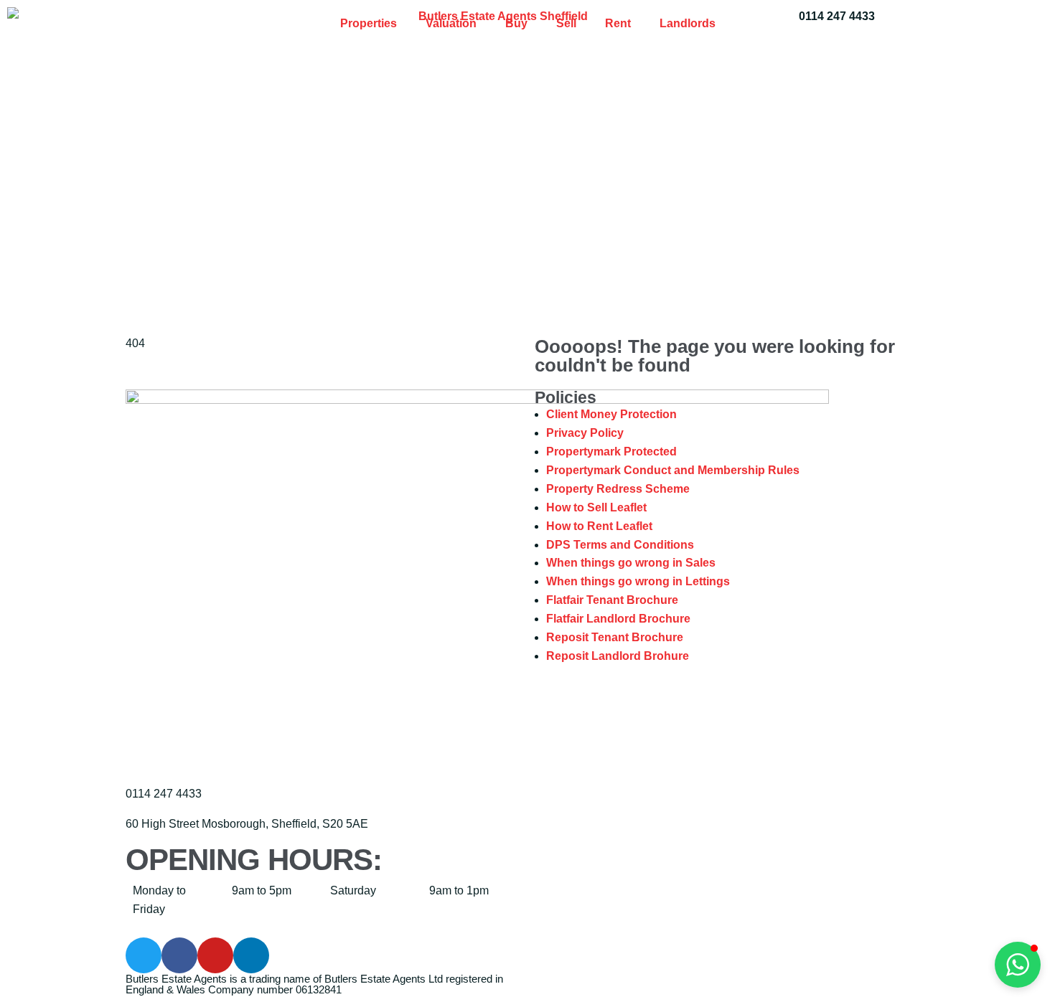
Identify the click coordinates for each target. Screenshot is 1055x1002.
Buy (516, 23)
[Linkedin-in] (251, 955)
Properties (368, 23)
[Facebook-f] (179, 955)
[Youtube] (215, 955)
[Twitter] (143, 955)
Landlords (688, 23)
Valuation (451, 23)
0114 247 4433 (837, 16)
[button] (1018, 965)
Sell (566, 23)
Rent (618, 23)
